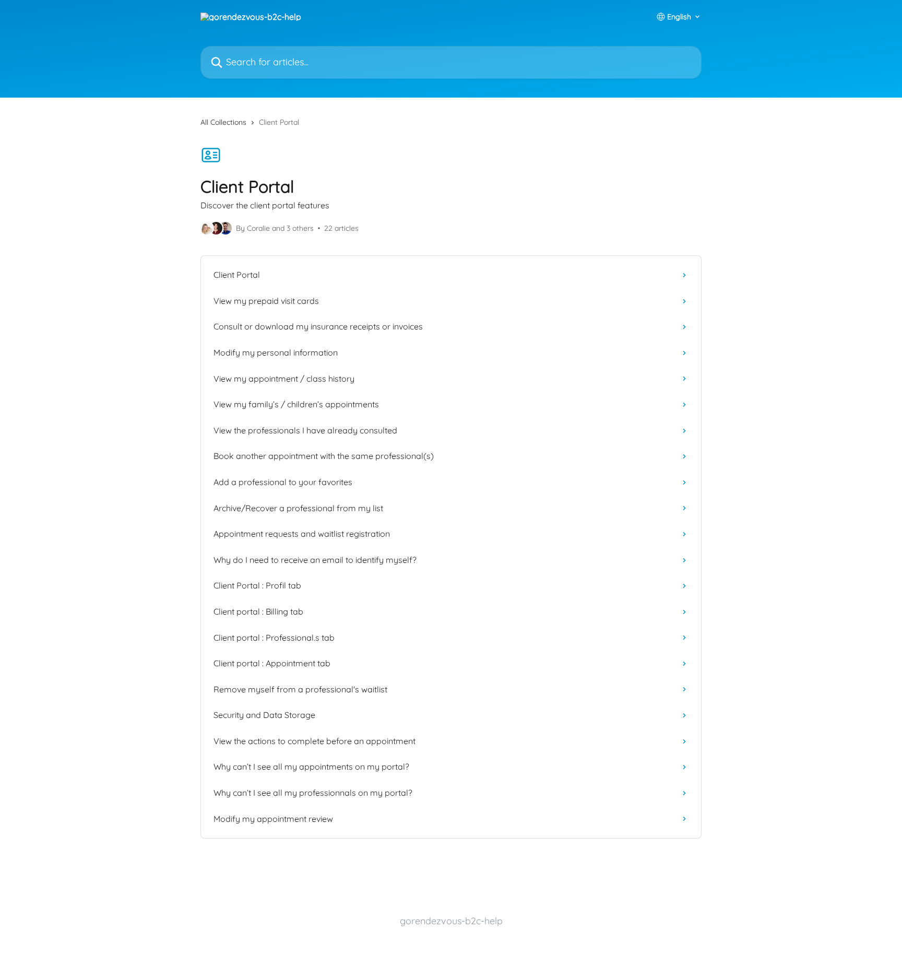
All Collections (223, 122)
